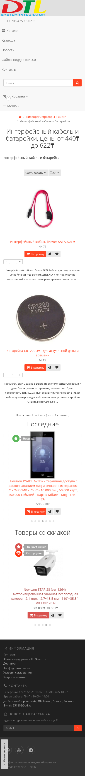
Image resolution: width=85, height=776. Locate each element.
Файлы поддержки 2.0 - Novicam (24, 659)
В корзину (37, 254)
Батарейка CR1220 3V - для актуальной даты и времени (43, 353)
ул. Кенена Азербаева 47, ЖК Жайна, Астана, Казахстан (40, 701)
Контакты (9, 69)
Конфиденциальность (18, 668)
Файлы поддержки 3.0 (19, 60)
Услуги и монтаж (14, 677)
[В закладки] (57, 254)
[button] (42, 96)
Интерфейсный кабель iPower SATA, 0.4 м (42, 241)
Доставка (9, 663)
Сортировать (34, 173)
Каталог (13, 30)
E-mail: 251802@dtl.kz (17, 705)
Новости (8, 50)
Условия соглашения (17, 672)
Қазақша (8, 40)
